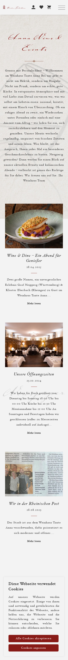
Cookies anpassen (33, 648)
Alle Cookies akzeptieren (33, 638)
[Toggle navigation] (61, 8)
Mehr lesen (34, 304)
